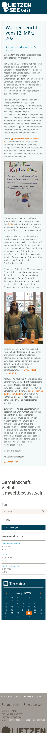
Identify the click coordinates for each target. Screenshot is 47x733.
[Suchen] (42, 511)
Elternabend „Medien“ (12, 543)
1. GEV (5, 554)
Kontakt (18, 696)
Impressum (28, 696)
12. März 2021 (13, 47)
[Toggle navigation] (42, 7)
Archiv (6, 520)
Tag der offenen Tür (11, 566)
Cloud (38, 696)
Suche (6, 505)
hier (12, 224)
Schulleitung (27, 47)
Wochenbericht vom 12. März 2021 (21, 32)
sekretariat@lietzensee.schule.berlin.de (27, 720)
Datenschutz (6, 696)
